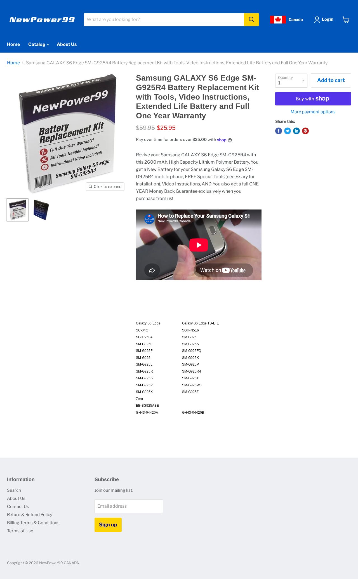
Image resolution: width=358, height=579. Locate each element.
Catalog (37, 44)
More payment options (313, 112)
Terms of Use (20, 530)
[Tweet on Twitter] (287, 131)
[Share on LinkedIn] (296, 131)
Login (327, 19)
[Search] (251, 19)
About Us (67, 44)
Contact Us (18, 506)
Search (14, 490)
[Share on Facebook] (278, 131)
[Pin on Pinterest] (305, 131)
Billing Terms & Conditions (33, 522)
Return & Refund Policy (29, 514)
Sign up (108, 525)
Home (13, 44)
